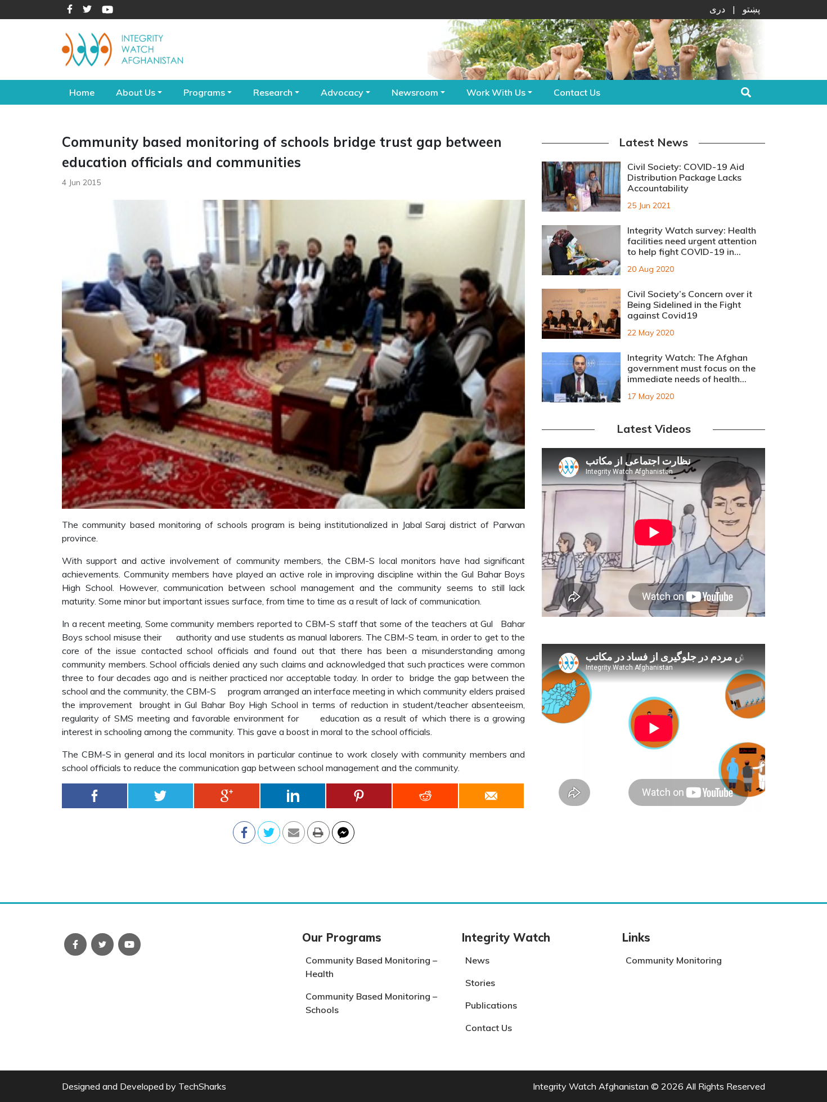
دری (717, 9)
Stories (480, 982)
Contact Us (577, 92)
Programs (204, 92)
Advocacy (342, 92)
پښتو (751, 9)
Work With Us (495, 92)
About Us (135, 92)
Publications (491, 1005)
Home (82, 92)
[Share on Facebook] (95, 795)
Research (273, 92)
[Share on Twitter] (161, 795)
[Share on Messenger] (343, 829)
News (477, 960)
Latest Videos (654, 429)
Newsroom (415, 92)
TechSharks (202, 1086)
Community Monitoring (674, 960)
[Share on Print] (318, 829)
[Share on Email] (293, 829)
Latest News (653, 142)
